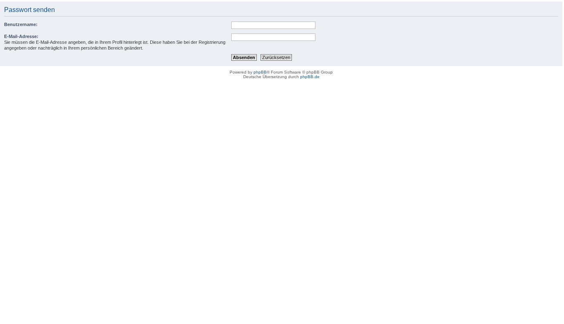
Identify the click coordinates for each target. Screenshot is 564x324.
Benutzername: (21, 24)
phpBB (260, 72)
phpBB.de (310, 76)
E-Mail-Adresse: (21, 36)
